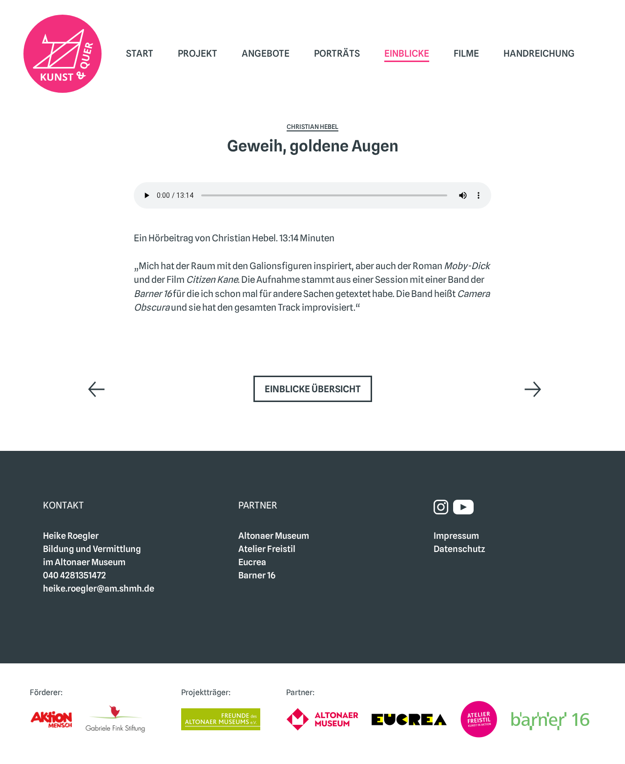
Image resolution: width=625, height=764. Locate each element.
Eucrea (252, 562)
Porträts (337, 53)
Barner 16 (256, 575)
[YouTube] (463, 506)
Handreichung (539, 53)
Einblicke (406, 53)
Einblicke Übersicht (313, 388)
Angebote (266, 53)
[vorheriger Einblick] (96, 389)
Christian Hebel (312, 126)
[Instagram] (443, 506)
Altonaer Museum (273, 536)
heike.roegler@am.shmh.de (98, 588)
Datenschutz (459, 549)
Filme (466, 53)
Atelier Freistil (266, 549)
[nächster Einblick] (529, 389)
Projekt (197, 53)
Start (139, 53)
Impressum (456, 536)
